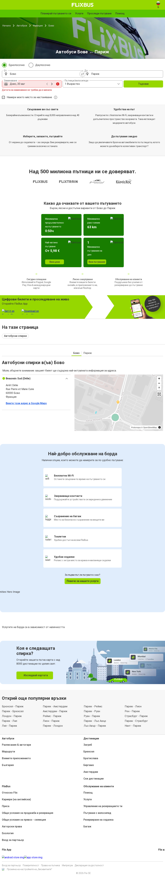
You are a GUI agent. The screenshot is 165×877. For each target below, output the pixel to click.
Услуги (87, 799)
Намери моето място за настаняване (29, 97)
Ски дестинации (93, 778)
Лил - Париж (9, 725)
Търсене (143, 83)
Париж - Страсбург (136, 720)
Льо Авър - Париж (95, 725)
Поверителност (31, 865)
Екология (8, 833)
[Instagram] (159, 857)
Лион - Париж (51, 720)
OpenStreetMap (150, 427)
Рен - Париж (132, 711)
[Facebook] (158, 857)
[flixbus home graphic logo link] (82, 5)
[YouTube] (160, 857)
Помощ (88, 792)
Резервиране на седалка (98, 819)
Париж (87, 353)
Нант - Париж (133, 725)
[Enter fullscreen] (159, 394)
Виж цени (54, 262)
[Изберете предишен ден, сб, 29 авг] (47, 84)
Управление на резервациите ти (102, 806)
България (8, 765)
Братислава (90, 758)
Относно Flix (9, 792)
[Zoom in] (159, 378)
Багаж (87, 826)
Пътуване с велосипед (97, 812)
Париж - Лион (133, 706)
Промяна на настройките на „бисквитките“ (29, 869)
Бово (51, 25)
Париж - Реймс (93, 706)
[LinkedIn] (161, 857)
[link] (82, 662)
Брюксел (88, 751)
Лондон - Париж (12, 716)
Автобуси (22, 25)
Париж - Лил (9, 720)
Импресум (67, 865)
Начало (6, 25)
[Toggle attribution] (159, 427)
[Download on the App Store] (33, 857)
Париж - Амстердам (55, 706)
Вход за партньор (13, 840)
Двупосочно (42, 65)
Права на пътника (50, 865)
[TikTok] (163, 857)
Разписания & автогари (16, 744)
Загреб (87, 744)
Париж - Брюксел (13, 711)
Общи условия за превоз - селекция (24, 819)
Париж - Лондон (53, 725)
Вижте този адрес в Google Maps (26, 403)
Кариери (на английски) (16, 799)
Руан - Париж (92, 716)
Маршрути (8, 751)
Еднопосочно (17, 65)
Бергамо (88, 765)
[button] (36, 378)
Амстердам (90, 771)
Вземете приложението (16, 758)
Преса (5, 806)
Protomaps (136, 427)
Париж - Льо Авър (95, 720)
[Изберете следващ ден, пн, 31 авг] (52, 84)
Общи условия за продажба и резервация (27, 812)
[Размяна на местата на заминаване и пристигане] (82, 74)
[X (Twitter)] (162, 857)
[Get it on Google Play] (13, 857)
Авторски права (12, 826)
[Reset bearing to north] (159, 387)
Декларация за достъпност (89, 865)
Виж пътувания (97, 262)
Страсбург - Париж (136, 716)
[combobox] (45, 74)
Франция (38, 25)
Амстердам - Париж (55, 711)
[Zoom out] (159, 383)
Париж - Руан (92, 711)
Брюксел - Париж (13, 706)
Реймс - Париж (52, 716)
